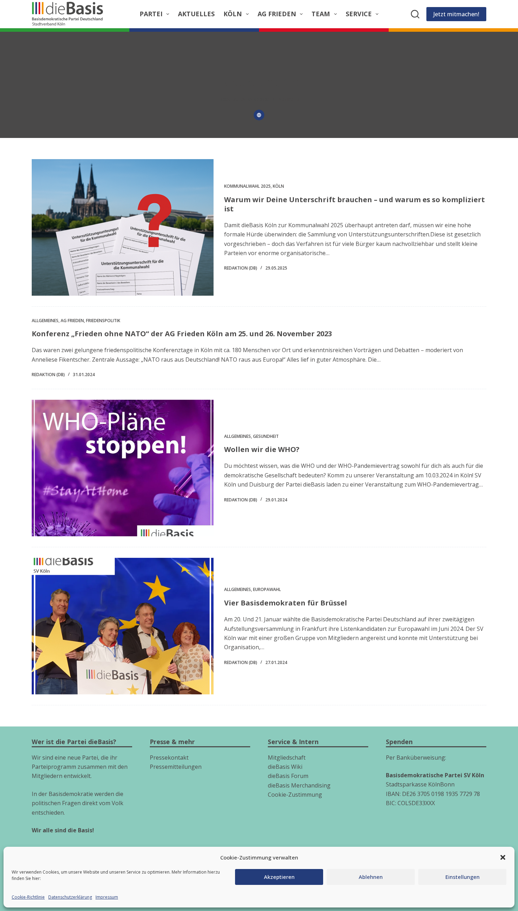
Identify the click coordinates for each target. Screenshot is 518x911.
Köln (232, 14)
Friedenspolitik (103, 321)
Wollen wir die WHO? (262, 449)
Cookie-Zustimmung (295, 794)
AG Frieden (277, 14)
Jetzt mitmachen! (456, 14)
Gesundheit (266, 436)
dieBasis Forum (288, 776)
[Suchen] (415, 14)
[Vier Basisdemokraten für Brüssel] (123, 626)
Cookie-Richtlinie (28, 897)
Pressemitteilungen (176, 767)
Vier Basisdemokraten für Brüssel (285, 603)
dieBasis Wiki (285, 767)
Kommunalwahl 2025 (247, 186)
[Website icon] (259, 115)
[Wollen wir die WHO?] (123, 468)
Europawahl (267, 589)
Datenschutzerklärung (70, 897)
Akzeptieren (279, 876)
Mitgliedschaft (287, 757)
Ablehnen (371, 876)
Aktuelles (196, 14)
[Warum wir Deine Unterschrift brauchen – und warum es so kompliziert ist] (123, 227)
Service (359, 14)
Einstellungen (462, 876)
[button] (502, 857)
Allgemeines (45, 321)
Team (321, 14)
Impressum (106, 897)
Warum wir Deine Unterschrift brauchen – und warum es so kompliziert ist (354, 204)
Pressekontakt (169, 757)
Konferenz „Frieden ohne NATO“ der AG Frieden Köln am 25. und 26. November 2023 (182, 333)
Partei (151, 14)
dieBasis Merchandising (299, 785)
